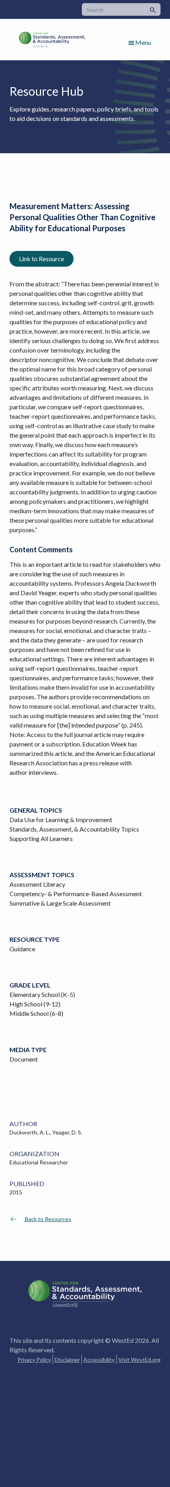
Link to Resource (41, 258)
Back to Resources (47, 1219)
